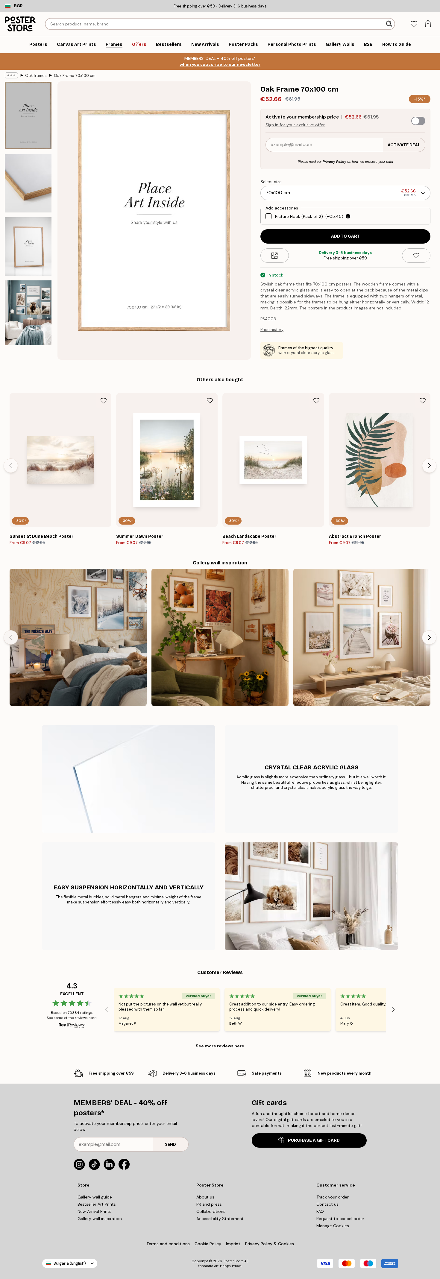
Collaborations (210, 1211)
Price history (271, 329)
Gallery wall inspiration (100, 1218)
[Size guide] (274, 255)
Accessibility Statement (220, 1218)
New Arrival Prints (94, 1211)
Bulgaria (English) (70, 1263)
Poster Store (233, 1261)
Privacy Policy (334, 162)
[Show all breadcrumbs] (11, 75)
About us (205, 1197)
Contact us (327, 1204)
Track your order (332, 1197)
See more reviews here (220, 1046)
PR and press (209, 1204)
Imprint (233, 1243)
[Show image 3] (28, 246)
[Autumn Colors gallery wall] (220, 637)
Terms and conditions (168, 1243)
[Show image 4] (28, 312)
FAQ (320, 1211)
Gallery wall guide (95, 1197)
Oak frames (36, 75)
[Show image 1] (28, 115)
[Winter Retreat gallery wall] (78, 637)
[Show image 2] (28, 183)
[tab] (414, 24)
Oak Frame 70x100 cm (74, 75)
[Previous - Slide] (11, 465)
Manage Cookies (332, 1225)
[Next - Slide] (429, 465)
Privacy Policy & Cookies (269, 1243)
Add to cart (345, 236)
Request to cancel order (340, 1218)
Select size (271, 181)
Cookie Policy (208, 1243)
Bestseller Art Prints (97, 1204)
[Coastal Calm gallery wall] (361, 637)
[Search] (389, 24)
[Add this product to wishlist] (416, 255)
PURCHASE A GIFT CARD (314, 1140)
